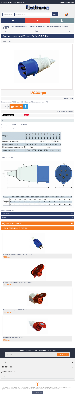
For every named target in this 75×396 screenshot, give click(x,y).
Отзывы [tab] (4, 217)
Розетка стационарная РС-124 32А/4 (15, 310)
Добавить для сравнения (65, 111)
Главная (6, 26)
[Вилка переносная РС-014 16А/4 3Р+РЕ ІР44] (36, 66)
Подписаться (63, 354)
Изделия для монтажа (19, 26)
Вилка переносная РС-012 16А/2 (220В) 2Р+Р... (17, 254)
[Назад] (5, 31)
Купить (18, 106)
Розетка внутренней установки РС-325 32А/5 (17, 282)
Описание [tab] (5, 121)
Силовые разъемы (35, 26)
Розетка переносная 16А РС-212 (13, 337)
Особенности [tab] (6, 213)
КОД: (4, 41)
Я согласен (37, 392)
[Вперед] (69, 31)
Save (27, 115)
